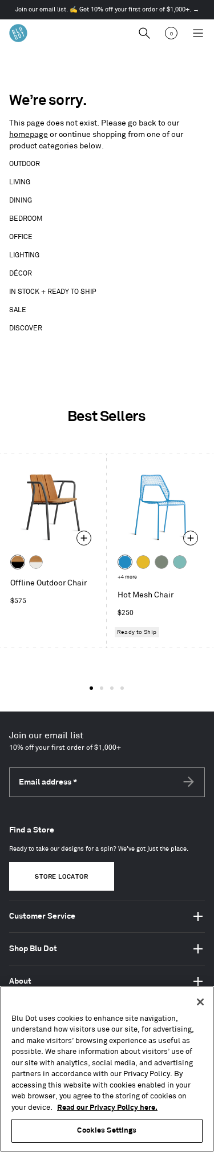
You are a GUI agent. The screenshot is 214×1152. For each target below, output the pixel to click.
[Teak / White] (36, 562)
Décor (20, 273)
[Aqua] (179, 562)
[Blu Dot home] (18, 33)
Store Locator (61, 877)
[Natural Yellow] (143, 562)
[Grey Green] (161, 562)
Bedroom (26, 219)
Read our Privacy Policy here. (107, 1107)
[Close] (200, 1001)
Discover (25, 328)
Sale (17, 310)
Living (19, 182)
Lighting (24, 255)
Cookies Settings (106, 1130)
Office (21, 237)
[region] (107, 1069)
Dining (20, 200)
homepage (28, 134)
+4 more (127, 577)
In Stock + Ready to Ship (52, 292)
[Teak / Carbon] (17, 562)
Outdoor (24, 164)
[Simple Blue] (125, 562)
